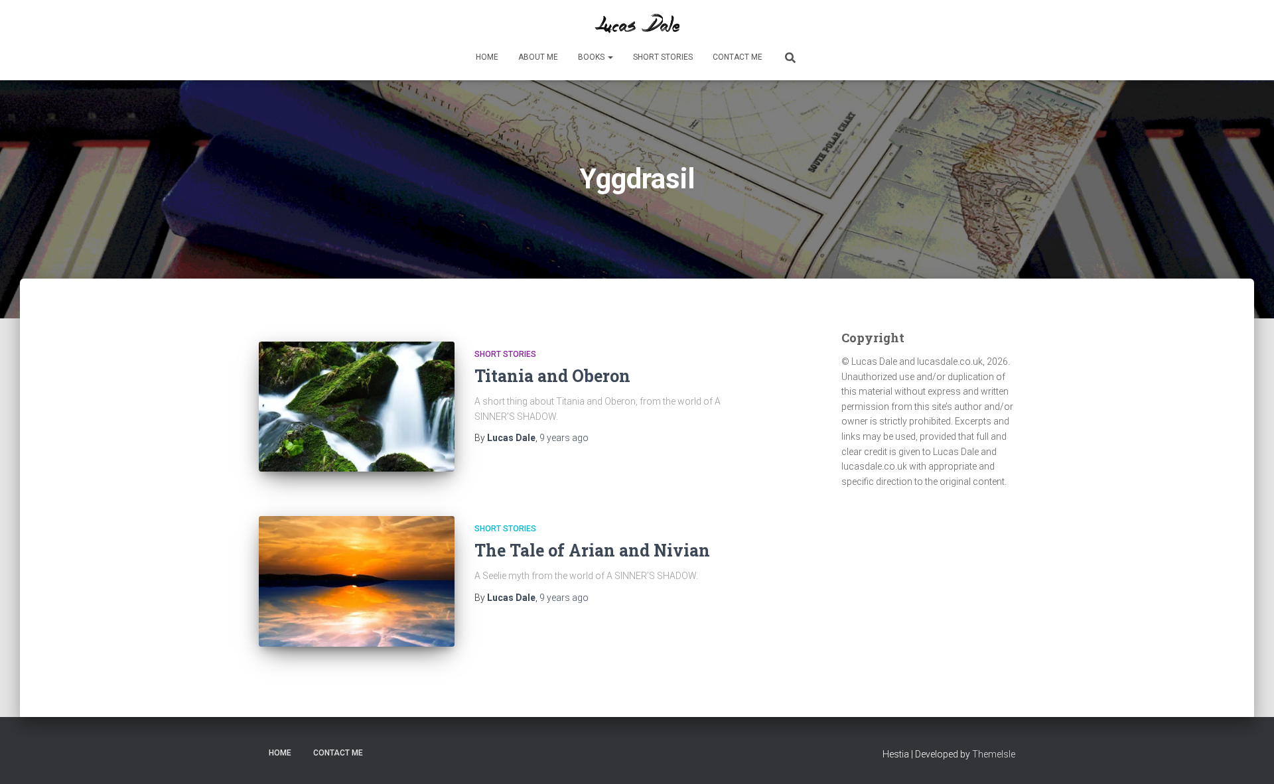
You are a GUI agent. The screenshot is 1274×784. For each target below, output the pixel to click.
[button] (609, 57)
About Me (538, 57)
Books (592, 57)
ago (564, 437)
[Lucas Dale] (637, 23)
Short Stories (663, 57)
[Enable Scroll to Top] (1248, 757)
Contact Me (737, 57)
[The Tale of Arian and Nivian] (357, 581)
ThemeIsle (993, 754)
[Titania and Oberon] (357, 407)
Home (487, 57)
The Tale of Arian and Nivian (592, 550)
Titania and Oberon (552, 376)
